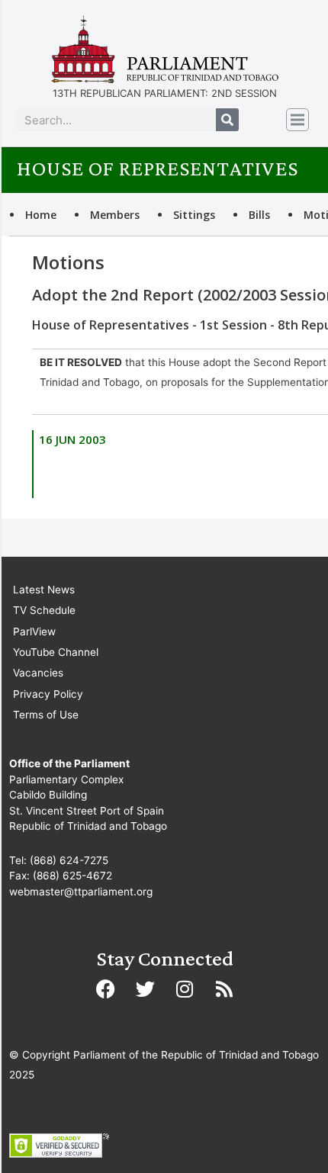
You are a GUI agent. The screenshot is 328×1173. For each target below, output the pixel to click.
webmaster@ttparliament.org (81, 891)
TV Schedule (44, 610)
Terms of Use (46, 715)
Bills (259, 214)
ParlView (34, 631)
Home (40, 214)
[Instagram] (185, 988)
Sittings (194, 214)
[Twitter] (145, 988)
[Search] (227, 119)
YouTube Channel (55, 652)
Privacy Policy (48, 694)
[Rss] (224, 988)
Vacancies (38, 673)
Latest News (44, 589)
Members (115, 214)
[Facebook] (105, 988)
